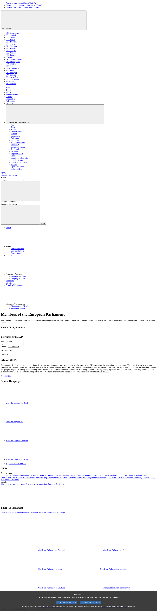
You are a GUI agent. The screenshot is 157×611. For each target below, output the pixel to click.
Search (3, 177)
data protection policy (94, 606)
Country (4, 346)
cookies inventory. (128, 606)
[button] (81, 238)
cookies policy (111, 606)
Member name (6, 342)
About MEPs (6, 376)
